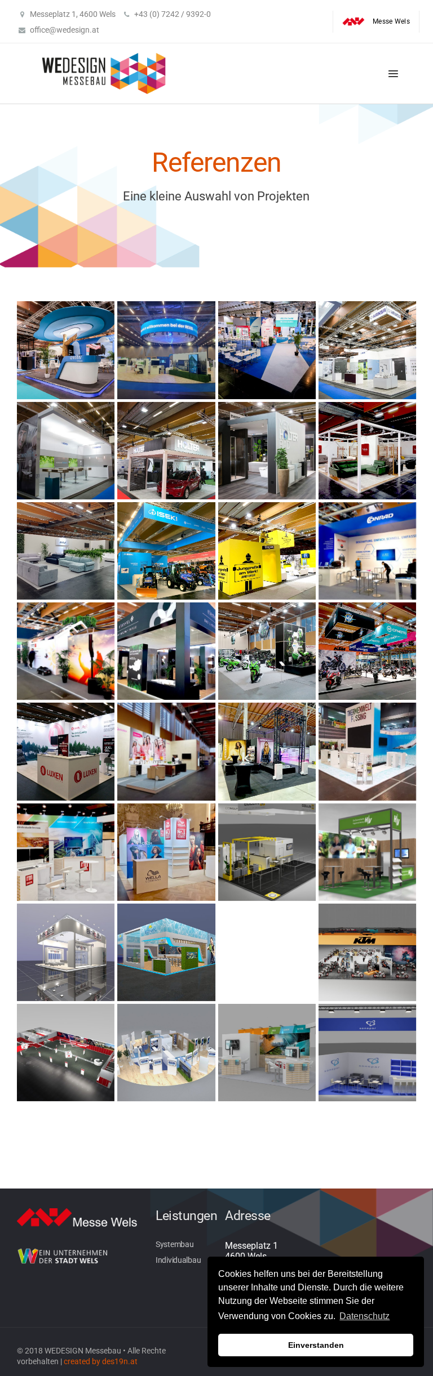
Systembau (174, 1244)
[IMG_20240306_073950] (65, 751)
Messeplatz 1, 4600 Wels (73, 14)
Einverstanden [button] (316, 1345)
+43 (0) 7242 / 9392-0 (172, 14)
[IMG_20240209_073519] (267, 651)
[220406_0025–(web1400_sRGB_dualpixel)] (65, 350)
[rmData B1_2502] (267, 1052)
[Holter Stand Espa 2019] (166, 450)
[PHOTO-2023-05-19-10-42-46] (65, 852)
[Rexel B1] (166, 1052)
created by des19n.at (101, 1361)
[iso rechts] (166, 952)
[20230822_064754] (367, 450)
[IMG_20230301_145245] (166, 651)
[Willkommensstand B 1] (367, 1052)
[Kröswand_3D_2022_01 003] (267, 952)
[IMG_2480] (267, 551)
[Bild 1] (267, 852)
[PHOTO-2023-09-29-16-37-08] (166, 852)
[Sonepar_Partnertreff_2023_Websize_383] (267, 350)
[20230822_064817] (65, 551)
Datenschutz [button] (364, 1316)
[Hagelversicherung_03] (367, 852)
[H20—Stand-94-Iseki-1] (166, 551)
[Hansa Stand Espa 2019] (367, 350)
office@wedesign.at (64, 29)
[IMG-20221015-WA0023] (267, 751)
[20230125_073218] (166, 350)
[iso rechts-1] (65, 952)
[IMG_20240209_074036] (367, 651)
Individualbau (178, 1260)
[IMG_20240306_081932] (166, 751)
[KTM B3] (367, 952)
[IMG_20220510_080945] (367, 551)
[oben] (65, 1052)
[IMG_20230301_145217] (65, 651)
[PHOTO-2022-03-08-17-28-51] (367, 751)
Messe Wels (391, 21)
